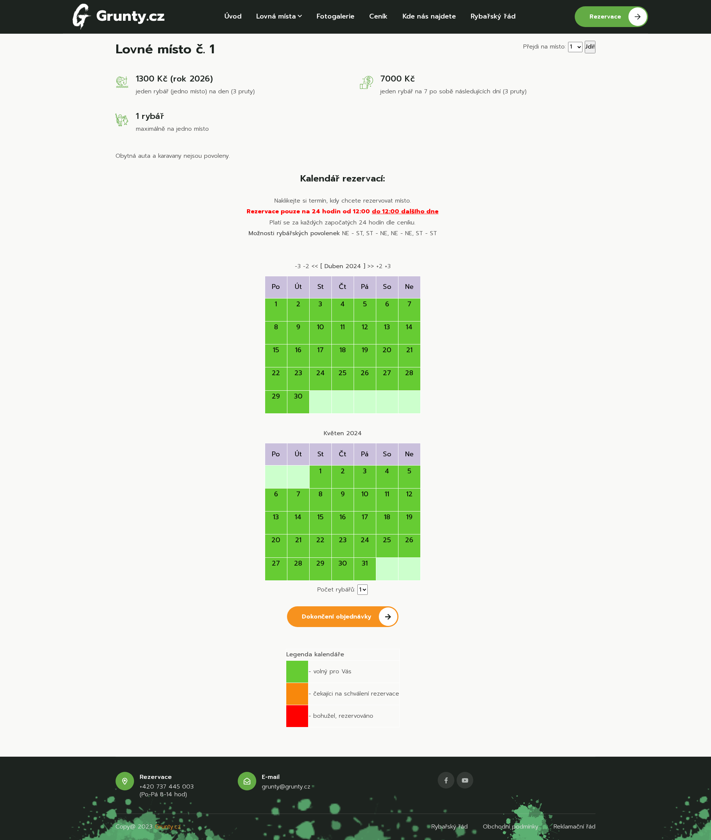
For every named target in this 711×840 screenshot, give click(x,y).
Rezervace (605, 16)
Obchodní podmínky (510, 826)
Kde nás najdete (429, 16)
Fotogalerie (335, 16)
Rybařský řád (493, 16)
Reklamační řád (574, 826)
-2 (306, 266)
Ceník (378, 16)
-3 (298, 266)
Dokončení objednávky (336, 616)
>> (370, 266)
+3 (388, 266)
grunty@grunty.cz (286, 787)
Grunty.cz (128, 15)
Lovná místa (276, 16)
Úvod (232, 16)
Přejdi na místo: (544, 46)
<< (314, 266)
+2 (379, 266)
